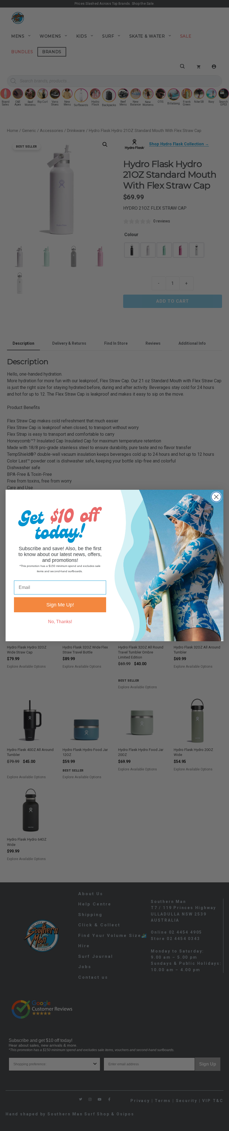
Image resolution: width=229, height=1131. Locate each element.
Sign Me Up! (60, 605)
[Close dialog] (216, 497)
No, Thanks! (60, 621)
